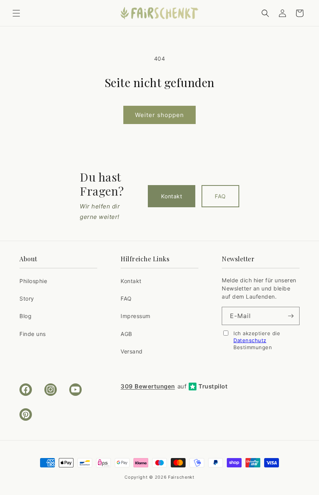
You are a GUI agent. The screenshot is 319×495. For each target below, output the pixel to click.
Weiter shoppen (159, 115)
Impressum (136, 316)
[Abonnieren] (290, 316)
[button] (16, 13)
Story (26, 298)
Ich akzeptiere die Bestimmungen (256, 340)
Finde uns (32, 334)
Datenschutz (249, 340)
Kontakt (171, 196)
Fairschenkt (181, 477)
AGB (126, 334)
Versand (132, 351)
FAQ (220, 196)
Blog (25, 316)
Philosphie (33, 281)
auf (174, 386)
